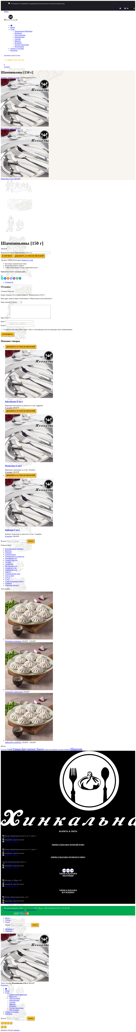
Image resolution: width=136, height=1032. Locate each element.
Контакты (14, 50)
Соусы (7, 577)
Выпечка (8, 551)
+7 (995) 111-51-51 (11, 882)
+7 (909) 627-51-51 (11, 851)
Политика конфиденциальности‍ (14, 910)
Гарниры (8, 553)
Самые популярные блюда (28, 749)
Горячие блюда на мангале (14, 556)
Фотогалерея (19, 46)
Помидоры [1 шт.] (13, 466)
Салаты (8, 572)
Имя (3, 321)
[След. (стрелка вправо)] (5, 1027)
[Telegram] (11, 278)
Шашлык (76, 749)
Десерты (8, 562)
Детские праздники (22, 45)
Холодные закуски (12, 585)
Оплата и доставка (17, 48)
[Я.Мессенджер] (2, 278)
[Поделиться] (5, 1023)
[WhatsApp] (17, 278)
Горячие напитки (11, 560)
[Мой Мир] (20, 278)
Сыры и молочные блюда (14, 581)
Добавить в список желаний (29, 256)
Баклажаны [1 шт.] (14, 401)
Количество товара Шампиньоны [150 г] (15, 253)
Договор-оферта (31, 910)
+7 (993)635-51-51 (10, 899)
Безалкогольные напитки (14, 549)
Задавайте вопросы (11, 842)
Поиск (30, 541)
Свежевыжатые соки (12, 574)
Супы (7, 579)
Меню (12, 27)
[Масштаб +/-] (11, 1023)
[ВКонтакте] (5, 278)
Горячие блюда (10, 554)
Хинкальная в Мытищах (23, 31)
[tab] (70, 282)
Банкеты (18, 41)
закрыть (17, 1030)
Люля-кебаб (4, 749)
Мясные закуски (11, 566)
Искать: (3, 541)
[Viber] (14, 278)
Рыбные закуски (11, 570)
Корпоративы (20, 37)
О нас (12, 29)
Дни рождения (20, 35)
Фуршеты (18, 43)
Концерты (18, 33)
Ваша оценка (6, 302)
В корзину (7, 256)
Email (3, 325)
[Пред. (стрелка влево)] (2, 1027)
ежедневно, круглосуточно (12, 55)
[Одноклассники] (8, 278)
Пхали (9, 749)
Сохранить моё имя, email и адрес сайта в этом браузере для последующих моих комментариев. (38, 329)
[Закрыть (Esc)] (2, 1023)
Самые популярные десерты (54, 749)
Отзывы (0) (9, 282)
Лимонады (9, 564)
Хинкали (8, 583)
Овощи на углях (14, 77)
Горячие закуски (11, 558)
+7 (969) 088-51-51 (11, 838)
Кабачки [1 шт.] (12, 530)
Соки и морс (9, 576)
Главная (4, 77)
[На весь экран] (8, 1023)
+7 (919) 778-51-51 (11, 864)
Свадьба (18, 39)
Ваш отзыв (5, 318)
